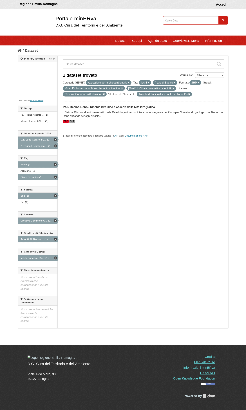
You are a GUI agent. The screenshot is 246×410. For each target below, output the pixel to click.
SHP (72, 121)
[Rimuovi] (129, 83)
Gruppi (137, 41)
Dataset (120, 41)
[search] (219, 64)
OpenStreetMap (37, 100)
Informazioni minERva (199, 367)
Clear (52, 59)
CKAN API (207, 373)
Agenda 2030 (157, 41)
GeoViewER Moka (186, 41)
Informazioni (214, 41)
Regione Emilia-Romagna (38, 4)
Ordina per (186, 74)
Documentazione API (136, 135)
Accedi (221, 4)
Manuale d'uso (204, 362)
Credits (210, 357)
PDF (66, 121)
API (116, 135)
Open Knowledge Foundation (194, 378)
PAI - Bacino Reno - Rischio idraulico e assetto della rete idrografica (109, 107)
